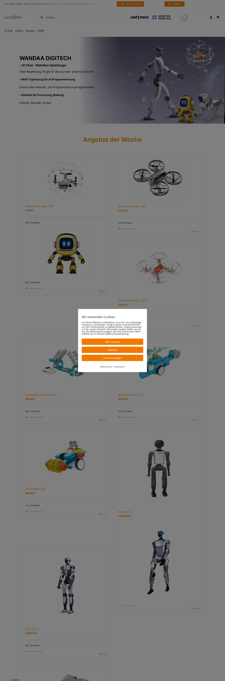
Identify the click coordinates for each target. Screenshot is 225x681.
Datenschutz (106, 366)
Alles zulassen (112, 341)
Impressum (119, 366)
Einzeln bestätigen (112, 358)
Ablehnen (112, 350)
